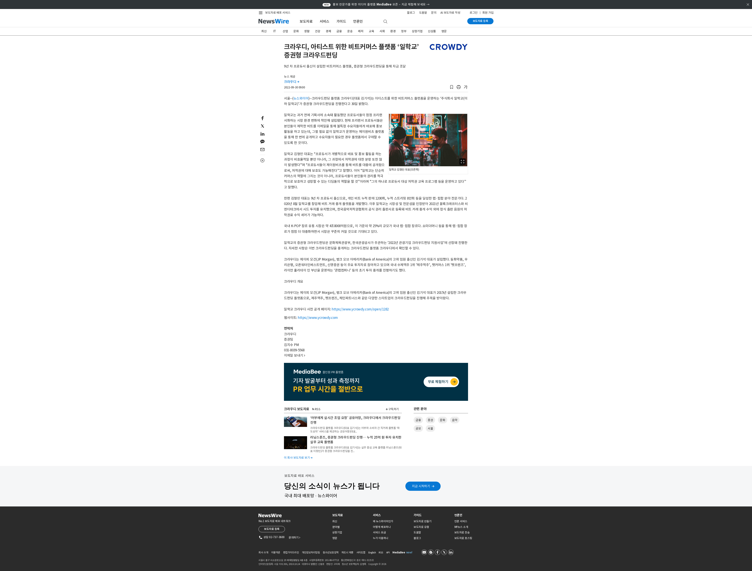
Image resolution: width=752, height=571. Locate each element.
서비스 (324, 21)
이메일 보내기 (294, 355)
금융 (339, 31)
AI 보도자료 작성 (450, 12)
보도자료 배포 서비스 (277, 12)
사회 (382, 31)
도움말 (423, 12)
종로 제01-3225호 (365, 560)
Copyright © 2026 (377, 564)
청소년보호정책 (331, 552)
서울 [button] (430, 428)
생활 (306, 31)
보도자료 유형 (421, 527)
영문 (444, 31)
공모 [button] (418, 428)
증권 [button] (430, 420)
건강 (317, 31)
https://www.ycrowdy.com (318, 318)
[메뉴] (261, 12)
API (388, 552)
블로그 (411, 12)
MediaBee (398, 552)
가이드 (341, 21)
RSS (317, 409)
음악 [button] (454, 420)
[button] (451, 87)
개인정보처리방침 (311, 552)
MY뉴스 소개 (461, 527)
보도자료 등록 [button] (271, 529)
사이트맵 (360, 552)
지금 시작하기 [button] (421, 486)
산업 (285, 31)
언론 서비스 (460, 521)
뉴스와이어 (301, 98)
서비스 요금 (379, 532)
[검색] (385, 21)
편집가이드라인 (291, 552)
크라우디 (291, 82)
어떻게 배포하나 (382, 527)
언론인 (358, 21)
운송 (349, 31)
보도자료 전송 (462, 532)
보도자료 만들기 (422, 521)
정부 (403, 31)
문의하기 (294, 537)
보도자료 (306, 21)
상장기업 (417, 31)
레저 (360, 31)
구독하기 (393, 409)
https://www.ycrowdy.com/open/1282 (360, 309)
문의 (433, 12)
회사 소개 (263, 552)
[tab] (351, 515)
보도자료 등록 (480, 21)
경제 (328, 31)
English (372, 552)
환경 (393, 31)
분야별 (336, 527)
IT (274, 31)
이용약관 (275, 552)
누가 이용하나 (380, 538)
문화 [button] (442, 420)
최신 (264, 31)
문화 (296, 31)
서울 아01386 (280, 564)
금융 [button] (418, 420)
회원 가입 (488, 12)
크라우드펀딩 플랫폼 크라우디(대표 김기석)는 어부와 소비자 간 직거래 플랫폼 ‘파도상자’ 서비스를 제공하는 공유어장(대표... (355, 429)
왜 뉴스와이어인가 (383, 521)
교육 (371, 31)
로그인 (474, 12)
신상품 (432, 31)
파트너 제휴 (347, 552)
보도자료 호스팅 (463, 538)
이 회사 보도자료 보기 (298, 457)
